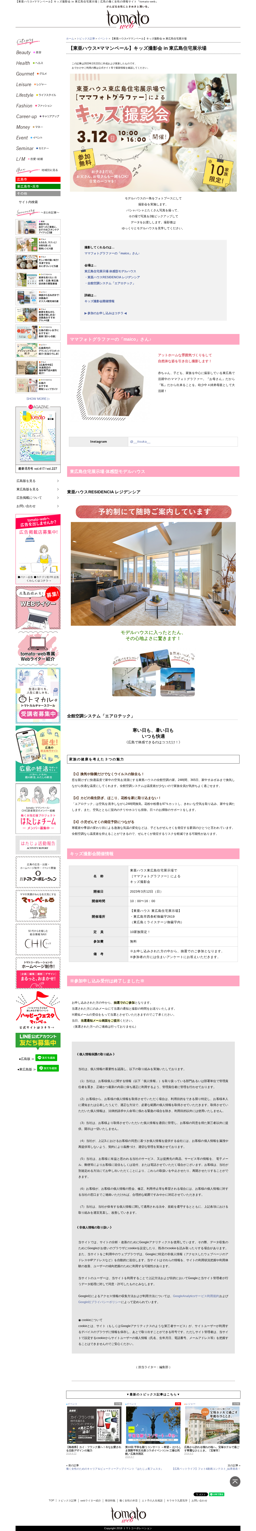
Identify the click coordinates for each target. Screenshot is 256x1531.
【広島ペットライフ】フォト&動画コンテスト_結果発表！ (206, 1468)
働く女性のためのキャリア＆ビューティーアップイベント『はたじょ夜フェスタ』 (114, 1468)
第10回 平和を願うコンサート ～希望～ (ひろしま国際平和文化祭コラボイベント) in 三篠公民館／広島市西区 (153, 1450)
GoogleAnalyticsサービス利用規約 (196, 1296)
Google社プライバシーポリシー (99, 1302)
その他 (118, 1404)
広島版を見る (26, 481)
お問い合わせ (26, 506)
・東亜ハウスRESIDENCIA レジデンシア (112, 277)
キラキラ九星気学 (177, 1500)
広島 (178, 1404)
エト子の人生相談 (152, 1500)
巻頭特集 (110, 1500)
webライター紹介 (90, 1500)
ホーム (70, 38)
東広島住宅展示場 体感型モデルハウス (110, 271)
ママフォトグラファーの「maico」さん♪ (112, 253)
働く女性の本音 (128, 1500)
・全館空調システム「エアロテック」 (110, 283)
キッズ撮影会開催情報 (100, 301)
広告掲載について (29, 497)
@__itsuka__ (140, 441)
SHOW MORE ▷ (38, 399)
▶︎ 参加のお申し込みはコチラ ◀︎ (106, 313)
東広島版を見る (27, 489)
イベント (103, 38)
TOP (51, 1500)
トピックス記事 (86, 38)
